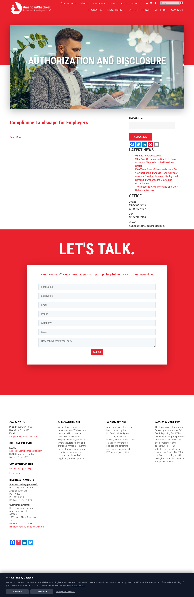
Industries (114, 9)
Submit (97, 352)
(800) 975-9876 (68, 3)
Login (135, 3)
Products (95, 9)
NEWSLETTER (136, 117)
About (84, 3)
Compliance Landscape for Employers (49, 122)
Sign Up (123, 3)
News (112, 3)
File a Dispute (15, 473)
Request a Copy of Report (21, 468)
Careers (160, 9)
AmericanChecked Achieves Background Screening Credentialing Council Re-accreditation (156, 180)
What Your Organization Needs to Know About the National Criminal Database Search (156, 163)
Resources (98, 3)
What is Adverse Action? (148, 155)
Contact (177, 9)
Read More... (16, 137)
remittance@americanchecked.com (26, 527)
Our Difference (139, 9)
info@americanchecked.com (23, 436)
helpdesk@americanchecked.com (25, 451)
